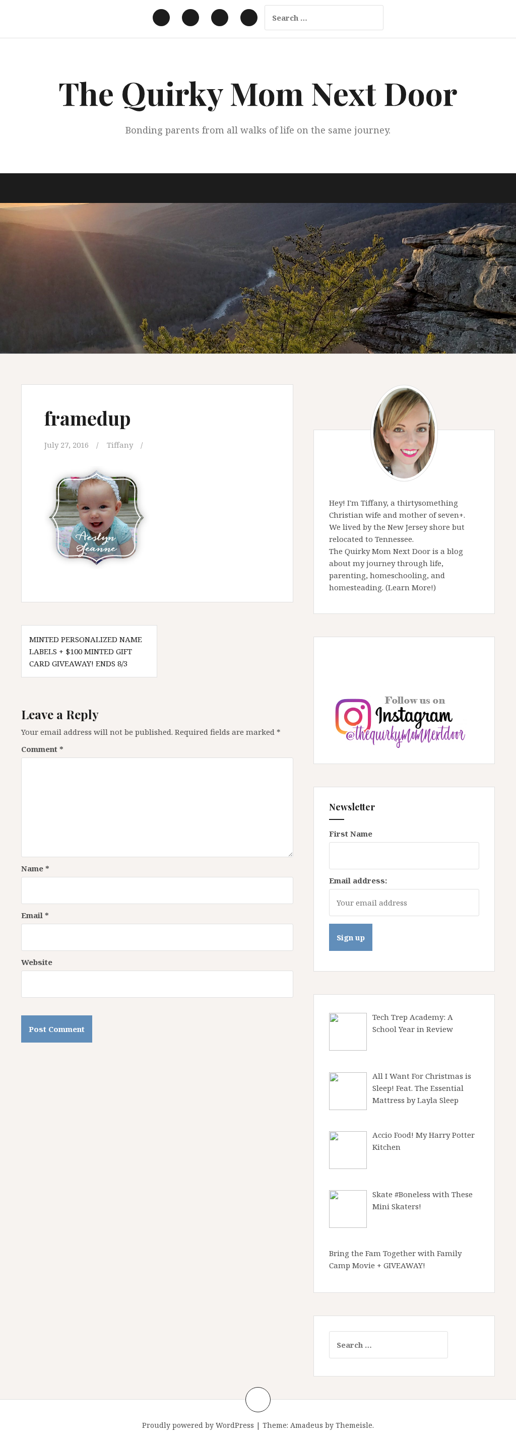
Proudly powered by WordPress (198, 1425)
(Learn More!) (410, 587)
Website (36, 962)
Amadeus (306, 1425)
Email (35, 915)
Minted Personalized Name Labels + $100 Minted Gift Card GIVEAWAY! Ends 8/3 (85, 651)
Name (35, 868)
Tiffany (120, 445)
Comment (42, 749)
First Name (350, 834)
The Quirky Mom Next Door (258, 93)
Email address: (358, 880)
